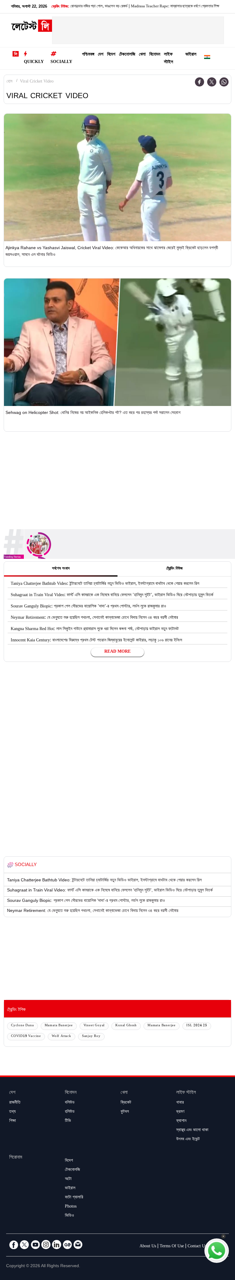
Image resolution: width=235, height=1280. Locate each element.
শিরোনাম (15, 1158)
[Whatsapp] (224, 82)
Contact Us (197, 1246)
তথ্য (12, 1112)
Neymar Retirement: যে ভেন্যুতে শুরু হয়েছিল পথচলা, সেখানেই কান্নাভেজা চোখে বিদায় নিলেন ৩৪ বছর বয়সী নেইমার (94, 618)
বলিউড (70, 1103)
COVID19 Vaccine (26, 1036)
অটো (68, 1179)
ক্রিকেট (126, 1103)
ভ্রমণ (180, 1112)
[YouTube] (35, 1244)
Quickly (34, 62)
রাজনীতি (15, 1103)
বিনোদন (154, 54)
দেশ (100, 54)
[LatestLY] (31, 27)
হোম (9, 82)
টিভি (68, 1121)
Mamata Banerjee (59, 1025)
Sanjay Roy (91, 1036)
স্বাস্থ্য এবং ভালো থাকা (192, 1130)
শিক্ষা (12, 1121)
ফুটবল (125, 1112)
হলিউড (70, 1112)
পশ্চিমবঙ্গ (88, 54)
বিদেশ (111, 54)
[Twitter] (211, 82)
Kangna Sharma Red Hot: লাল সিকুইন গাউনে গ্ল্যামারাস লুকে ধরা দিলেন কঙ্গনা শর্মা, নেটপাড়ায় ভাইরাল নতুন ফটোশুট (95, 629)
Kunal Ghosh (126, 1025)
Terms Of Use (172, 1246)
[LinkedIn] (56, 1244)
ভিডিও (69, 1216)
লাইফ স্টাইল (168, 58)
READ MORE (117, 652)
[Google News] (67, 1244)
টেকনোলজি (127, 54)
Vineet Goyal (94, 1025)
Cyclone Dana (22, 1025)
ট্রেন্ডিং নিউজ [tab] (174, 569)
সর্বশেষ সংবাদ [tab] (60, 569)
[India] (207, 58)
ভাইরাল (190, 54)
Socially (61, 62)
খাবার (180, 1103)
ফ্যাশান (181, 1121)
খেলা (142, 54)
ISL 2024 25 (196, 1025)
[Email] (78, 1244)
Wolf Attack (61, 1036)
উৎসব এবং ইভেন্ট (188, 1139)
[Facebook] (199, 82)
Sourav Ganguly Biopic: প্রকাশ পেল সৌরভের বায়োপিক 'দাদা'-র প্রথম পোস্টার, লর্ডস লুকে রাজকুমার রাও (88, 606)
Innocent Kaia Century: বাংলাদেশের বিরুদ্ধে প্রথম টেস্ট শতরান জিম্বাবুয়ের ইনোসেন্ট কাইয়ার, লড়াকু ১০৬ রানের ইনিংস (96, 640)
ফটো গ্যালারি (74, 1197)
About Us (148, 1246)
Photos (70, 1207)
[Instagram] (45, 1244)
